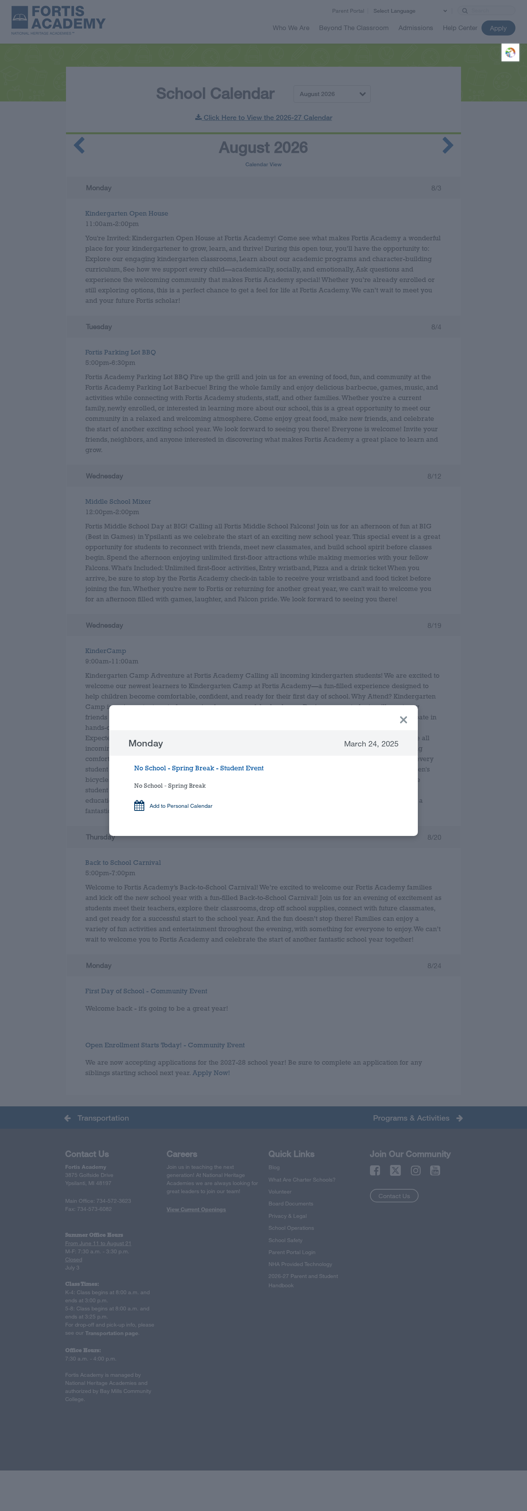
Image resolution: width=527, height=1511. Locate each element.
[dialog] (263, 770)
